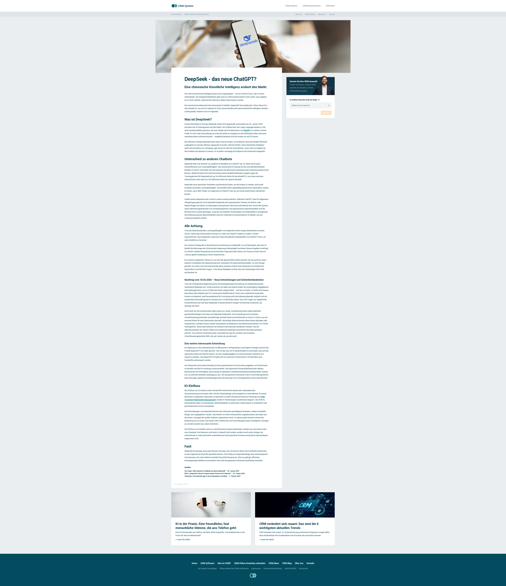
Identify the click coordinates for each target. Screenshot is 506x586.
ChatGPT (247, 130)
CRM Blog (287, 563)
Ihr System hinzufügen (207, 568)
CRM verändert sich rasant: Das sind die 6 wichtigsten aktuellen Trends (289, 526)
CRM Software (291, 5)
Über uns (298, 14)
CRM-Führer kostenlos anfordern (249, 563)
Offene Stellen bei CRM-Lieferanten (196, 14)
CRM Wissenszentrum (312, 5)
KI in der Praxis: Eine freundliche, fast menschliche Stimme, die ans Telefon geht (206, 526)
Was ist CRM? (176, 14)
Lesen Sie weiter (183, 539)
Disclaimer (303, 568)
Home (194, 563)
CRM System (185, 6)
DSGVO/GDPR (310, 14)
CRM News (330, 5)
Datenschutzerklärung (272, 568)
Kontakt (332, 14)
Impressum (322, 14)
